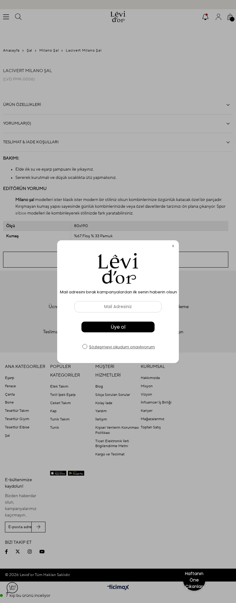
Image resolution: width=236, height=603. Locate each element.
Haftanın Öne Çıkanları (194, 579)
